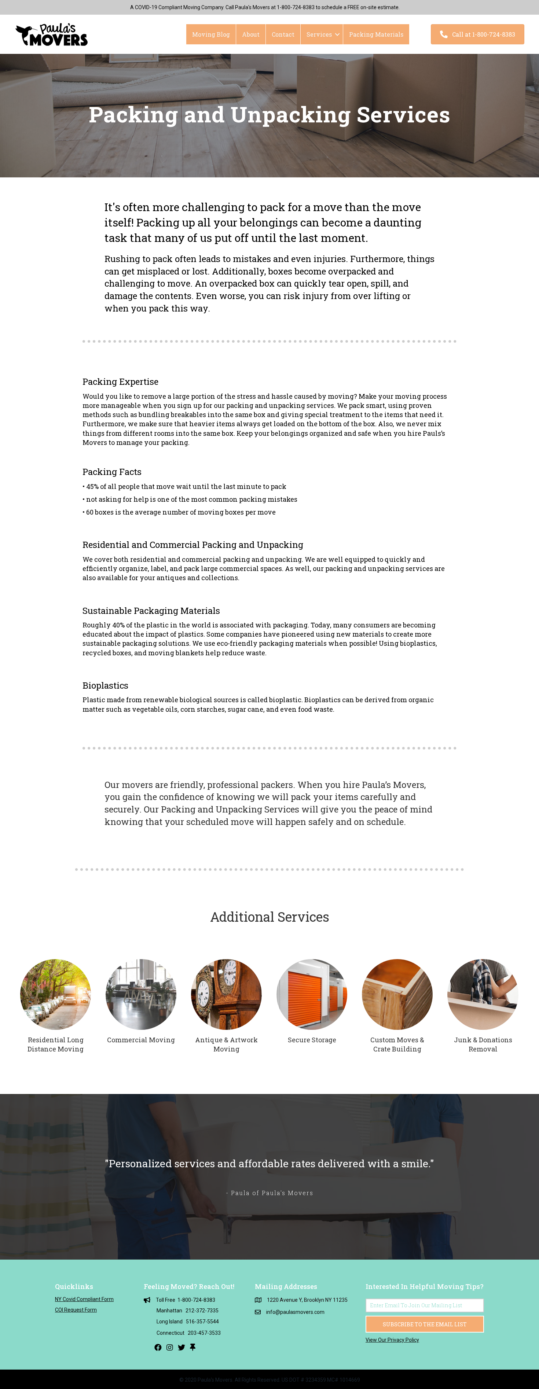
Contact (283, 34)
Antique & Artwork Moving (226, 1044)
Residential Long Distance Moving (55, 1044)
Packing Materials (376, 34)
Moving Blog (211, 34)
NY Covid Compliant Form (84, 1299)
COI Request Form (76, 1309)
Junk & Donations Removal (483, 1044)
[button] (477, 34)
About (251, 34)
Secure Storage (312, 1039)
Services (319, 34)
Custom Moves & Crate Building (397, 1044)
